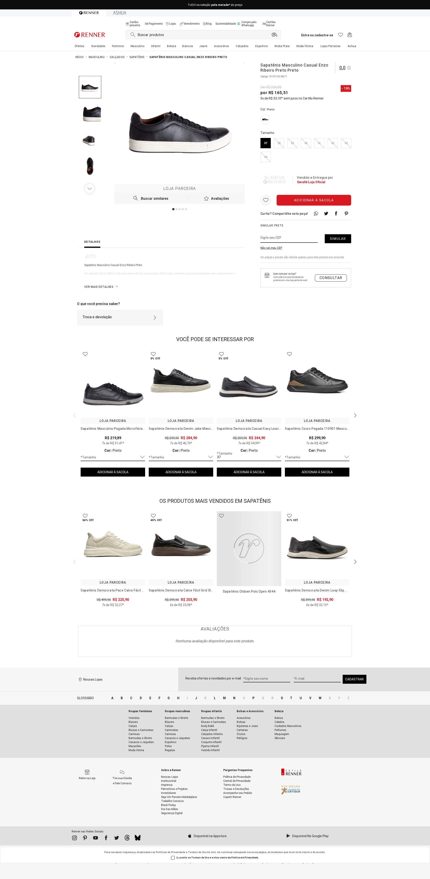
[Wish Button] (265, 200)
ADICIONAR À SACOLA (112, 472)
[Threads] (127, 839)
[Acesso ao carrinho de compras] (350, 36)
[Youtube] (95, 838)
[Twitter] (116, 838)
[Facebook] (106, 838)
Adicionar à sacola (314, 200)
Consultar (331, 278)
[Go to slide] (173, 209)
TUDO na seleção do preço (215, 4)
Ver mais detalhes (98, 286)
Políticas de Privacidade (170, 852)
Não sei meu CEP (271, 247)
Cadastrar (354, 679)
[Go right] (90, 188)
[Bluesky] (137, 839)
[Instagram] (74, 838)
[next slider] (74, 415)
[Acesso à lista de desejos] (340, 36)
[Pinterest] (85, 838)
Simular (338, 239)
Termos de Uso (197, 852)
